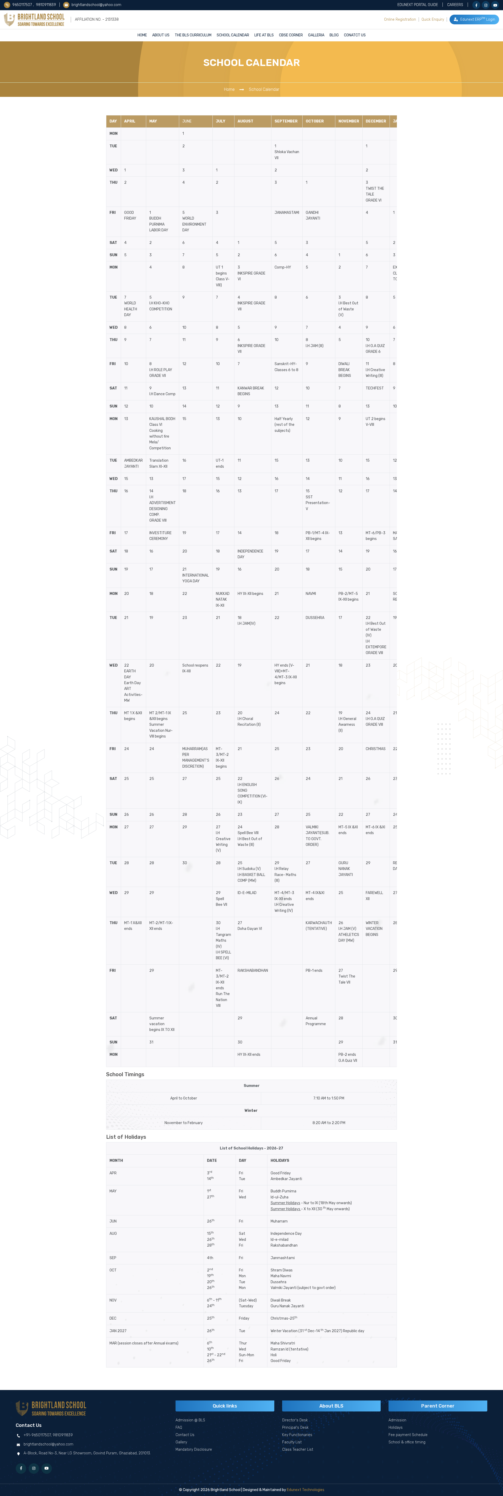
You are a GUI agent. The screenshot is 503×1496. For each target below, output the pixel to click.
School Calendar (233, 35)
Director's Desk (295, 1420)
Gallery (181, 1442)
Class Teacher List (297, 1449)
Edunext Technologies (305, 1490)
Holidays (396, 1427)
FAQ (179, 1427)
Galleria (316, 35)
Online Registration (400, 19)
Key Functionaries (297, 1435)
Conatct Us (355, 35)
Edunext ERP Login (477, 18)
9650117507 (22, 5)
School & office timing (407, 1442)
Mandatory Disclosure (194, 1449)
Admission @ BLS (190, 1420)
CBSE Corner (291, 35)
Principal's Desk (295, 1427)
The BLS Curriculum (193, 35)
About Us (161, 35)
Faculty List (292, 1442)
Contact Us (185, 1435)
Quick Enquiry (433, 19)
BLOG (334, 35)
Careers (455, 5)
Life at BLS (264, 35)
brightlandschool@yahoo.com (95, 5)
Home (142, 35)
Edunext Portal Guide (417, 5)
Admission (397, 1420)
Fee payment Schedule (408, 1435)
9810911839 (46, 5)
